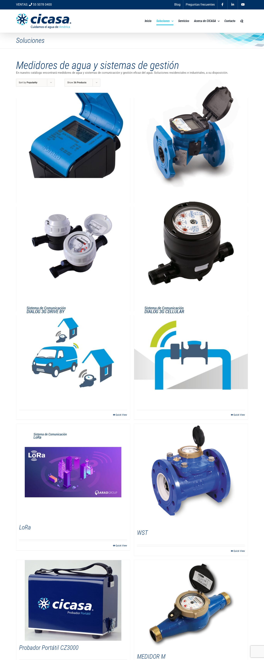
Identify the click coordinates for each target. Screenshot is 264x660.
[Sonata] (73, 135)
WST (142, 532)
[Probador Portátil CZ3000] (73, 600)
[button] (241, 21)
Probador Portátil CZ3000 (48, 647)
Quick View (121, 415)
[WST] (191, 475)
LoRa (25, 527)
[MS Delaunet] (73, 244)
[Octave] (191, 135)
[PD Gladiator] (191, 244)
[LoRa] (73, 472)
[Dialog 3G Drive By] (73, 352)
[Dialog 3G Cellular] (191, 352)
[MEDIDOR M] (191, 605)
